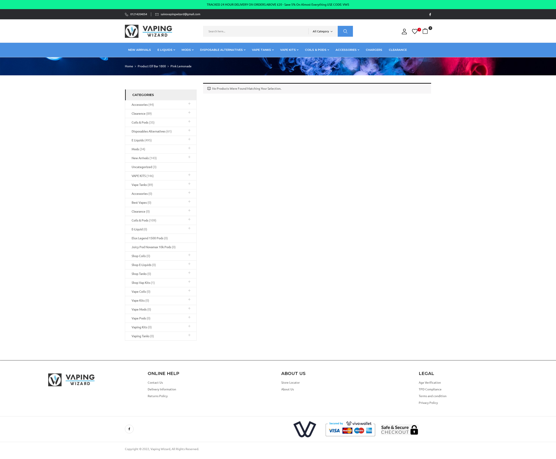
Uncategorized (144, 167)
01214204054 (138, 14)
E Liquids (142, 140)
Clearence (142, 113)
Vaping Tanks (143, 336)
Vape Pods (141, 318)
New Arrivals (144, 158)
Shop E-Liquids (144, 265)
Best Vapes (141, 202)
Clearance (141, 211)
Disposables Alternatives (152, 131)
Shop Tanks (141, 274)
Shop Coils (141, 256)
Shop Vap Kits (143, 282)
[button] (425, 31)
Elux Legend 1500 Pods (150, 238)
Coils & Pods (143, 122)
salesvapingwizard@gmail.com (180, 14)
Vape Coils (141, 291)
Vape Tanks (142, 185)
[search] (345, 31)
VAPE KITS (143, 176)
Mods (138, 149)
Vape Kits (140, 300)
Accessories (143, 104)
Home (129, 66)
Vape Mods (141, 309)
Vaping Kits (142, 327)
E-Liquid (139, 229)
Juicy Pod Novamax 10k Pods (154, 247)
